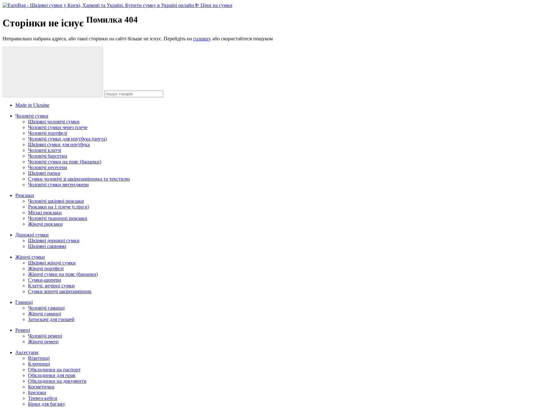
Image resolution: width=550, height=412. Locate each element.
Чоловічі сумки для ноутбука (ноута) (67, 138)
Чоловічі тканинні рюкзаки (57, 218)
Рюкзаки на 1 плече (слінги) (58, 206)
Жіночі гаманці (44, 313)
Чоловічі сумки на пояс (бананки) (64, 161)
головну (202, 38)
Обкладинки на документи (57, 381)
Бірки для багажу (46, 404)
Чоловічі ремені (45, 336)
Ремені (22, 330)
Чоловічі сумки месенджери (58, 184)
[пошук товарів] (53, 72)
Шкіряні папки (44, 173)
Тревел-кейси (42, 398)
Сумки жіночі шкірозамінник (60, 291)
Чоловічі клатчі (44, 150)
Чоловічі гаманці (46, 308)
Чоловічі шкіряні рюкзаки (56, 201)
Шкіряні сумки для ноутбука (59, 144)
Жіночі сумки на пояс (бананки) (63, 274)
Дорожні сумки (32, 234)
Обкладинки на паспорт (54, 369)
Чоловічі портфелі (47, 133)
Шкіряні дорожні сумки (54, 240)
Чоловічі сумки (31, 116)
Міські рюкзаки (45, 212)
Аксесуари (27, 352)
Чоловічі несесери (47, 167)
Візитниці (39, 358)
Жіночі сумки (30, 257)
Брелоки (37, 392)
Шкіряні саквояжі (47, 246)
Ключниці (39, 364)
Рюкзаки (24, 195)
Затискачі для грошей (51, 319)
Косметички (41, 386)
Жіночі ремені (43, 341)
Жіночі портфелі (46, 268)
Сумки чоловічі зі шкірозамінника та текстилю (79, 179)
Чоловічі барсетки (47, 156)
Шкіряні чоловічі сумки (54, 121)
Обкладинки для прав (51, 375)
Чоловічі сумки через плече (58, 127)
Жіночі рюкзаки (45, 224)
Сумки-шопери (44, 280)
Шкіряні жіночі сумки (52, 262)
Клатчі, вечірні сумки (51, 285)
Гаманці (24, 302)
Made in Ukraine (32, 105)
